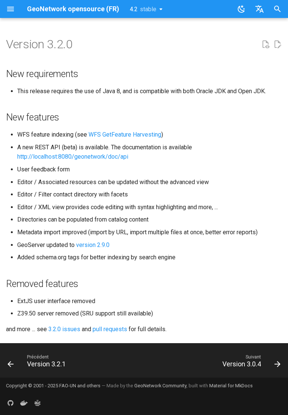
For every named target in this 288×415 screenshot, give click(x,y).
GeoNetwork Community (160, 385)
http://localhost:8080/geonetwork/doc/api (72, 156)
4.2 (143, 9)
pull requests (110, 329)
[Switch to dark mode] (241, 8)
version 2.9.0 (93, 244)
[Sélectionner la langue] (259, 8)
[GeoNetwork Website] (38, 403)
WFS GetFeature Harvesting (124, 134)
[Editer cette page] (277, 44)
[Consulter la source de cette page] (265, 44)
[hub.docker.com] (24, 403)
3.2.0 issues (64, 329)
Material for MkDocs (231, 385)
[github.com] (10, 403)
